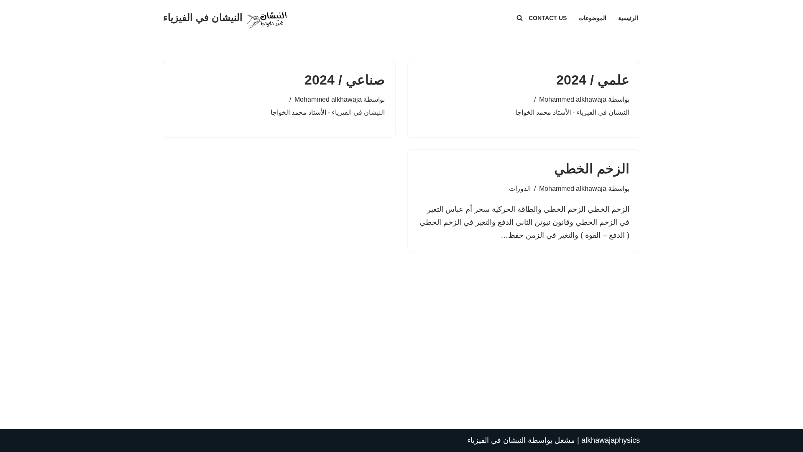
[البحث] (520, 18)
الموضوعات (592, 18)
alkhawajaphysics (610, 440)
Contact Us (548, 18)
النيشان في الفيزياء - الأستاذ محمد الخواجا (572, 112)
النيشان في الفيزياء (496, 440)
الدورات (520, 188)
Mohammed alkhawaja (572, 99)
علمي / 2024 (592, 79)
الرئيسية (628, 18)
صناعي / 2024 (344, 79)
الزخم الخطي (591, 168)
